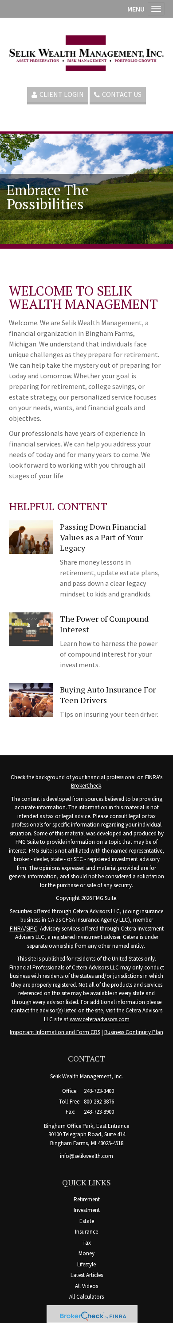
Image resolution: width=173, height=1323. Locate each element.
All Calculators (86, 1296)
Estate (86, 1221)
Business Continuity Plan (133, 1032)
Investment (87, 1210)
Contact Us (122, 94)
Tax (87, 1242)
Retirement (87, 1199)
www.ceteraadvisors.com (100, 1019)
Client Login (61, 94)
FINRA (17, 928)
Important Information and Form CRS (55, 1032)
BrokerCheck (86, 785)
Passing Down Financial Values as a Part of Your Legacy (103, 537)
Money (86, 1253)
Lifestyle (86, 1264)
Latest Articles (87, 1275)
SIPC (31, 928)
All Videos (86, 1286)
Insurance (86, 1231)
